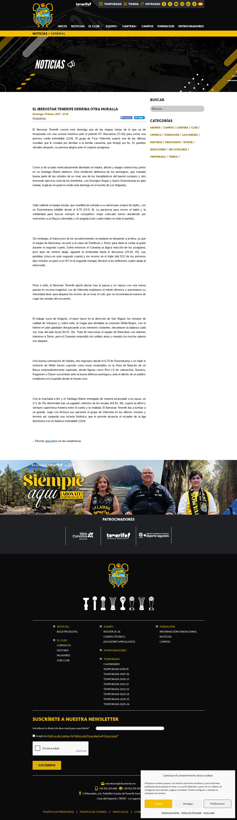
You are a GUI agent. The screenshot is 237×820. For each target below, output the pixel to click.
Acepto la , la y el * (77, 736)
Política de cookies (170, 812)
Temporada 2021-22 (116, 684)
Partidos (156, 142)
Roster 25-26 (112, 631)
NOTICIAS (40, 33)
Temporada (158, 157)
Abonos (155, 128)
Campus (168, 128)
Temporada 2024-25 (116, 699)
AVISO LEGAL (120, 812)
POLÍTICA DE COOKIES (93, 812)
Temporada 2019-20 (116, 674)
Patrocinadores (115, 650)
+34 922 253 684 (108, 788)
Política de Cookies (58, 736)
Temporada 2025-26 (116, 704)
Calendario (112, 664)
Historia (63, 650)
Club (194, 128)
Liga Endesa (190, 135)
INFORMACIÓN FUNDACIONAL (178, 631)
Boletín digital (67, 631)
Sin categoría (178, 149)
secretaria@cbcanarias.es (121, 783)
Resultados (173, 142)
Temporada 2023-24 (116, 694)
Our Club (63, 660)
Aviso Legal (208, 812)
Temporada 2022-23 (116, 689)
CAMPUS (165, 641)
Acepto (158, 803)
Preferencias (217, 803)
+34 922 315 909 (132, 788)
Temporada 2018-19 (116, 669)
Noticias (63, 626)
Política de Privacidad (191, 812)
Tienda (173, 157)
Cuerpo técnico (114, 636)
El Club (62, 640)
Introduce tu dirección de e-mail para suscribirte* (61, 728)
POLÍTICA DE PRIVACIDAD (58, 812)
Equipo (108, 626)
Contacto (64, 645)
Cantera (182, 128)
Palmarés (63, 655)
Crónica (155, 135)
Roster (188, 142)
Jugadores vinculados (119, 641)
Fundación (171, 135)
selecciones (158, 149)
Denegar (188, 803)
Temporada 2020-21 (116, 679)
